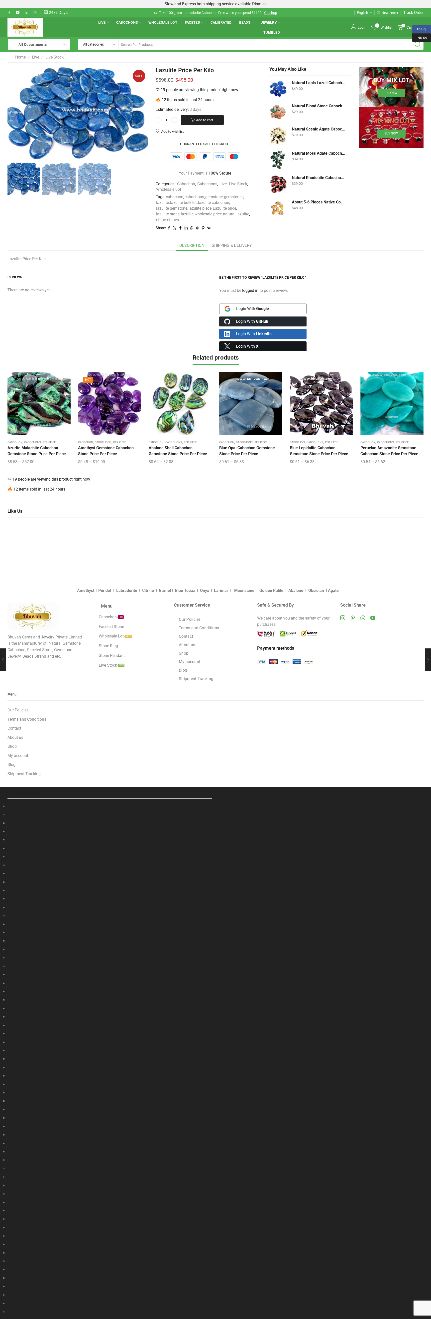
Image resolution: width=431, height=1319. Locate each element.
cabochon (174, 196)
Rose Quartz (18, 1050)
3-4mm (13, 831)
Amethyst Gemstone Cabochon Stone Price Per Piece (106, 450)
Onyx (204, 590)
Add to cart (204, 120)
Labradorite (126, 590)
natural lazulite (236, 214)
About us (187, 644)
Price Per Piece (20, 1067)
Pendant (14, 1236)
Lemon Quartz (19, 1025)
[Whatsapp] (362, 617)
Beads (244, 22)
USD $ (419, 28)
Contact (186, 636)
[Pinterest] (352, 617)
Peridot (104, 590)
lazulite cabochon (213, 202)
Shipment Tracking (196, 678)
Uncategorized (20, 1312)
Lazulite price (224, 208)
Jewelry (269, 22)
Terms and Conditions (199, 628)
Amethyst (85, 590)
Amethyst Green (21, 991)
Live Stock (54, 57)
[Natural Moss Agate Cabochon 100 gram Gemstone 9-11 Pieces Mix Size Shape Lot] (278, 160)
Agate (333, 590)
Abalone (295, 590)
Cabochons (127, 22)
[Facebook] (9, 13)
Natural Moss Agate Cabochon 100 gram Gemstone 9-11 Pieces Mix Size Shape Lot (318, 153)
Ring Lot (14, 1278)
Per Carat (15, 873)
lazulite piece (200, 208)
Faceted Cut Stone (23, 966)
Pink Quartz (17, 1042)
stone (161, 219)
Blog (183, 670)
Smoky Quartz (19, 1059)
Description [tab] (191, 245)
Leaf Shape (17, 932)
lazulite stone (168, 214)
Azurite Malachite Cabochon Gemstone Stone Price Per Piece (36, 450)
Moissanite (17, 1168)
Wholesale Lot (162, 22)
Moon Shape (18, 941)
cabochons (194, 196)
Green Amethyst (21, 1109)
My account (189, 661)
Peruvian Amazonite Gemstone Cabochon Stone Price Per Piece (389, 450)
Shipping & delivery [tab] (232, 245)
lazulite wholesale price (201, 214)
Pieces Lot (16, 898)
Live (102, 22)
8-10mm (14, 848)
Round (13, 839)
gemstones (233, 196)
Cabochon (186, 184)
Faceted (192, 22)
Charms (14, 1219)
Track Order (413, 12)
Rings (12, 1261)
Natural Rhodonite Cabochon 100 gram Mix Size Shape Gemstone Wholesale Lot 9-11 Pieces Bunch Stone (318, 177)
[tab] (192, 246)
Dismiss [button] (259, 3)
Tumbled (271, 32)
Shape (13, 915)
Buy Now (391, 133)
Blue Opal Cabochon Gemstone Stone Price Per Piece (247, 450)
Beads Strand (19, 814)
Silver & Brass (19, 1210)
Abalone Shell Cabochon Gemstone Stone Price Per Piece (178, 450)
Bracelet (14, 1194)
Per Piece (49, 442)
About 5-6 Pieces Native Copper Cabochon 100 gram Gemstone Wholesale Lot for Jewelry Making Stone (318, 202)
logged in (250, 290)
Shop (183, 653)
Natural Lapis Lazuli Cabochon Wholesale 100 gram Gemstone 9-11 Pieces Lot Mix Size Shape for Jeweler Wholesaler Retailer (318, 82)
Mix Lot (14, 1160)
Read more (238, 13)
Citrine (148, 590)
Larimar (221, 590)
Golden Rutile (271, 590)
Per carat (15, 974)
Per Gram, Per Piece (24, 1253)
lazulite (162, 202)
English (362, 13)
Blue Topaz (185, 590)
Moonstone (244, 590)
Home (20, 57)
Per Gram (15, 882)
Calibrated (221, 22)
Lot (10, 1244)
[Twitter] (26, 13)
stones (173, 219)
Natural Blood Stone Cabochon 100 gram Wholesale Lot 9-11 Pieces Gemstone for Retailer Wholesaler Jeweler (318, 106)
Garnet (165, 590)
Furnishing (16, 1177)
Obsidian (316, 590)
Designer (15, 1269)
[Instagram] (34, 13)
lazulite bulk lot (183, 202)
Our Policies (190, 619)
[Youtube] (17, 13)
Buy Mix (391, 93)
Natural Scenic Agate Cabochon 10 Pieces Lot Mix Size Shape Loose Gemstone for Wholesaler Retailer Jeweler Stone (318, 129)
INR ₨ (419, 37)
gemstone (214, 196)
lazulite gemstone (171, 208)
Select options (39, 405)
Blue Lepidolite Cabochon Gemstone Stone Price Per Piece (319, 450)
